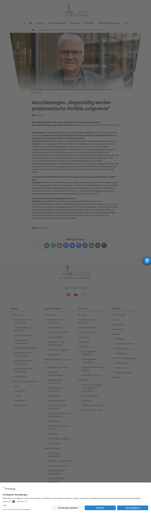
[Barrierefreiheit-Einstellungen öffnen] (147, 260)
